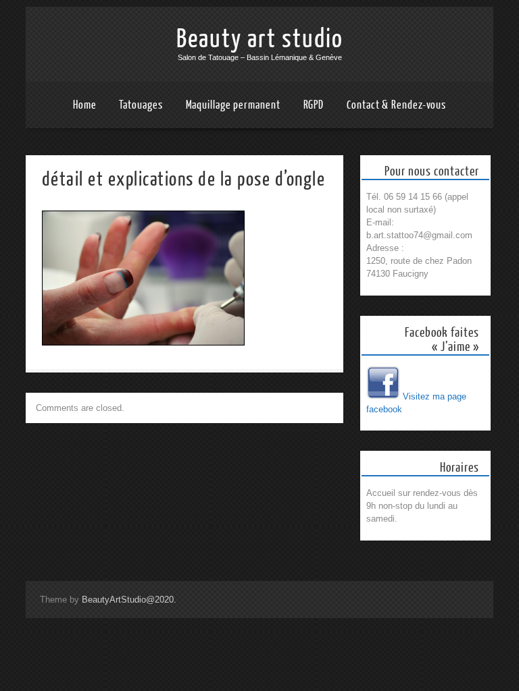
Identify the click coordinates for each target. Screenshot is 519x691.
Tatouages (140, 105)
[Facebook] (383, 396)
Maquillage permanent (233, 105)
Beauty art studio (259, 39)
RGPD (313, 105)
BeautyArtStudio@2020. (129, 600)
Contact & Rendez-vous (396, 105)
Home (85, 105)
